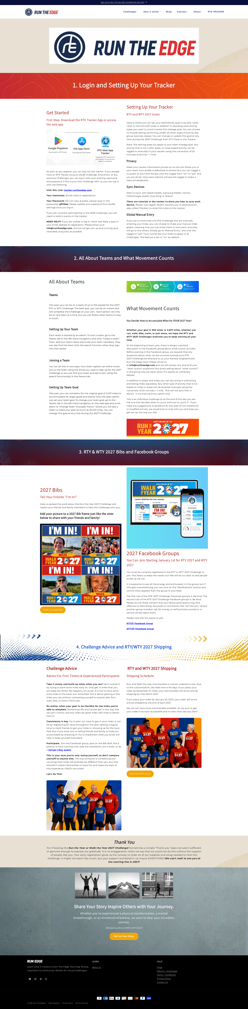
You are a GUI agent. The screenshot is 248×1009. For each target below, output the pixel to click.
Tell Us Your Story (124, 936)
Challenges (129, 11)
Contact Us (162, 982)
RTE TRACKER (216, 11)
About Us (96, 967)
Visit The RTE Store (140, 774)
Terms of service (81, 1003)
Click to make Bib (53, 610)
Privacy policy (67, 1003)
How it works (151, 11)
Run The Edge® (39, 1003)
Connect (181, 11)
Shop (169, 11)
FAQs (159, 967)
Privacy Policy (164, 978)
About (197, 11)
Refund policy (54, 1003)
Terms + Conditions (166, 975)
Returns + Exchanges (167, 971)
